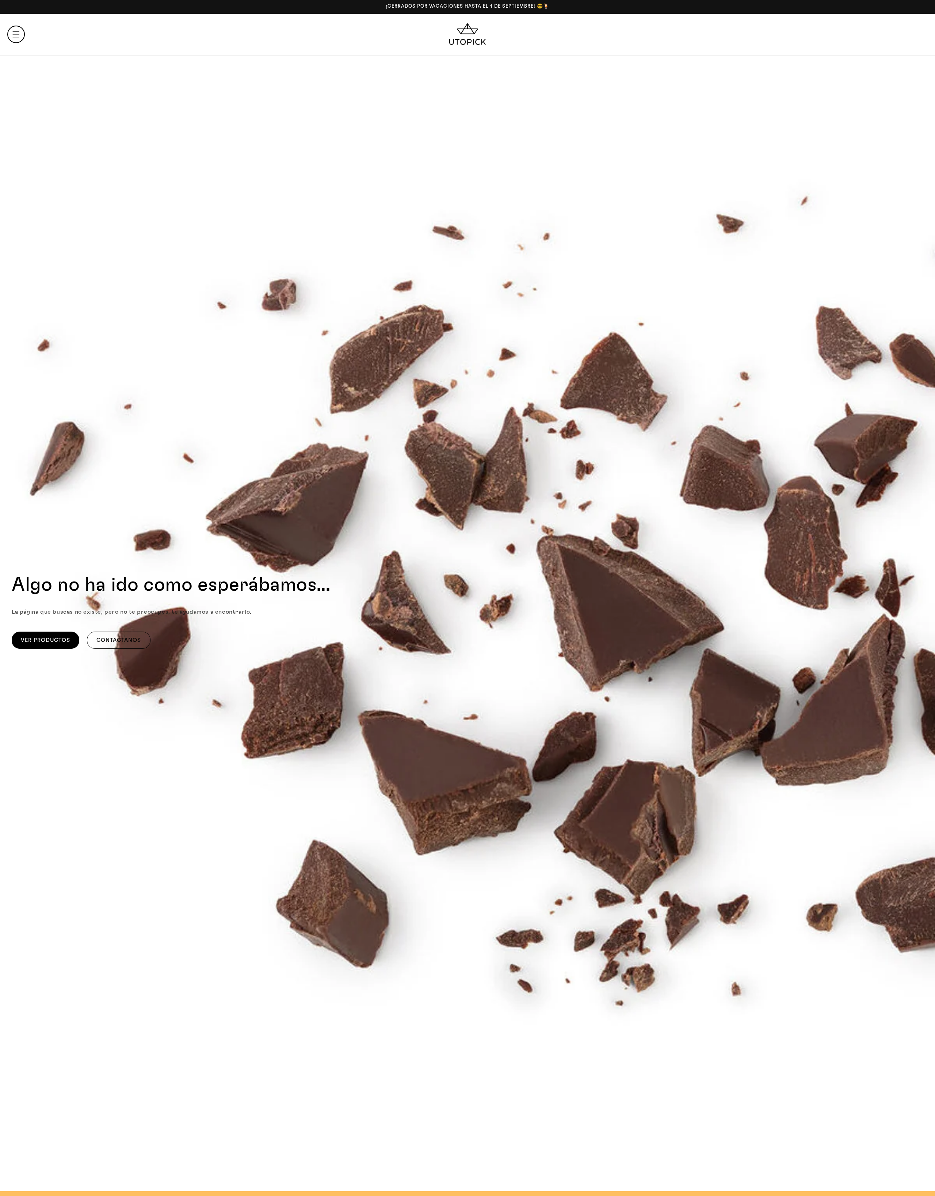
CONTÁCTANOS (118, 640)
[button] (16, 34)
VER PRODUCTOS (45, 640)
